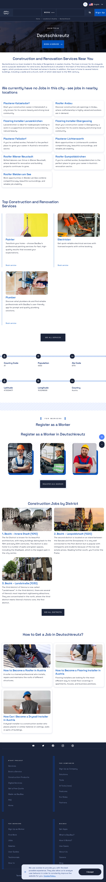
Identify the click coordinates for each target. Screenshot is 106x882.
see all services (53, 337)
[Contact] (102, 437)
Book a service (51, 44)
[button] (96, 4)
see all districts (53, 612)
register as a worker (53, 484)
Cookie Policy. (50, 876)
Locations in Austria (50, 19)
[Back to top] (102, 444)
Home (38, 19)
